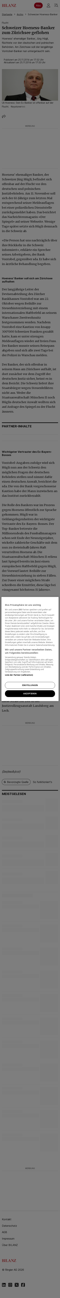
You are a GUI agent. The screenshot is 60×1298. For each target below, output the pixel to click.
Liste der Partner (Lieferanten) (19, 675)
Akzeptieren (29, 693)
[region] (29, 649)
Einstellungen (30, 685)
